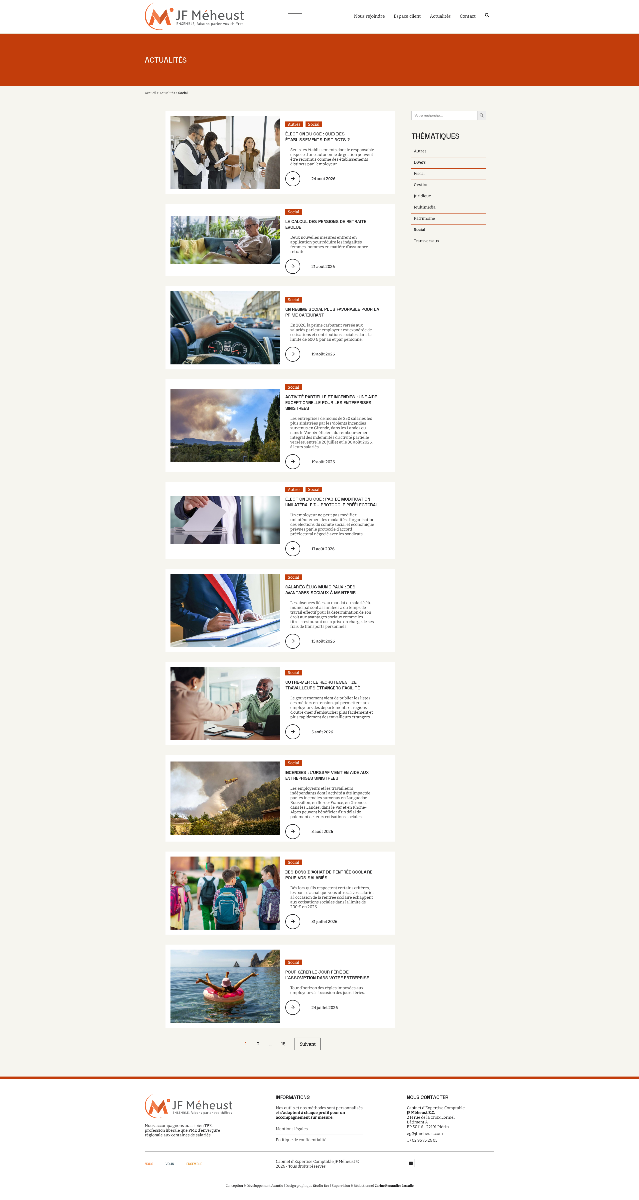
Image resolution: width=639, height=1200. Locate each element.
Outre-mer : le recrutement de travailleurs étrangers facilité (322, 685)
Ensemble (194, 1164)
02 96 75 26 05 (425, 1140)
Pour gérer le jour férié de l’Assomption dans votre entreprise (327, 975)
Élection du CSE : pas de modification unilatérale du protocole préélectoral (331, 502)
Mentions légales (292, 1128)
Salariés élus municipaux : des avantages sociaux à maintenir (320, 589)
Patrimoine (424, 218)
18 (283, 1044)
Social (314, 124)
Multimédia (425, 207)
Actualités (440, 16)
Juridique (422, 196)
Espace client (407, 16)
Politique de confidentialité (301, 1139)
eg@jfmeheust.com (425, 1133)
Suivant (308, 1044)
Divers (420, 162)
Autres (294, 124)
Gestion (421, 184)
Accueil (150, 93)
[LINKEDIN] (411, 1163)
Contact (468, 16)
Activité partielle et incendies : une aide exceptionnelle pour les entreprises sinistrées (331, 402)
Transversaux (426, 240)
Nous (149, 1164)
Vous (169, 1164)
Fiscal (419, 173)
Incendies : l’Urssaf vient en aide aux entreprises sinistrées (327, 775)
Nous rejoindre (369, 16)
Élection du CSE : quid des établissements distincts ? (317, 136)
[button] (487, 15)
